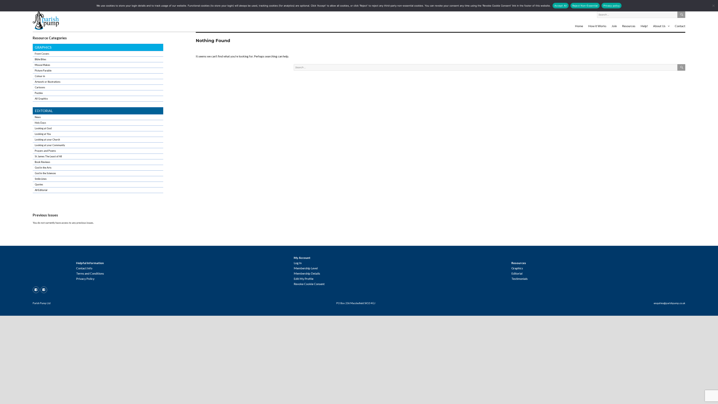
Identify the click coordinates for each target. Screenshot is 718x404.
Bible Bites (40, 59)
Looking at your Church (47, 139)
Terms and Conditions (90, 273)
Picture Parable (43, 70)
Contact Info (84, 268)
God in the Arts (43, 167)
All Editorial (41, 190)
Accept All (560, 5)
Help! (644, 26)
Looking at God (43, 128)
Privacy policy (611, 5)
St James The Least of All (48, 156)
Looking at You (43, 133)
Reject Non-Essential (585, 5)
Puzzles (39, 92)
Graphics (43, 47)
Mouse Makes (42, 64)
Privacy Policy (85, 278)
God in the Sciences (45, 173)
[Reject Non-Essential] (713, 5)
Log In (298, 263)
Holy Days (40, 122)
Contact (680, 26)
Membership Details (307, 273)
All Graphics (41, 98)
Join (614, 26)
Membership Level (306, 268)
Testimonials (519, 278)
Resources (628, 26)
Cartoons (40, 87)
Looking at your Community (50, 145)
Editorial (44, 111)
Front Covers (42, 53)
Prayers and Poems (45, 150)
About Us (659, 26)
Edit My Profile (303, 278)
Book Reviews (42, 161)
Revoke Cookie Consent (309, 284)
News (38, 117)
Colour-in (40, 76)
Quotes (39, 184)
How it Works (597, 26)
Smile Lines (41, 178)
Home (579, 26)
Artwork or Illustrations (47, 81)
